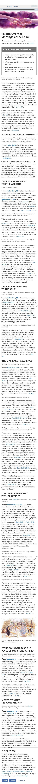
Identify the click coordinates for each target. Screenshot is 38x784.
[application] (19, 9)
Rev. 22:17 (14, 570)
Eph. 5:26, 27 (19, 339)
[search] (35, 2)
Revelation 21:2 (8, 302)
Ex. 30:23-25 (7, 158)
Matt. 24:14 (10, 565)
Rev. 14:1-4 (31, 206)
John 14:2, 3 (32, 210)
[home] (2, 2)
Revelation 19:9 (19, 457)
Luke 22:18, (21, 468)
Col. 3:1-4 (20, 236)
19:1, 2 (13, 409)
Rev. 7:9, (28, 614)
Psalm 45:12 (30, 522)
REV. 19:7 (31, 43)
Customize (21, 781)
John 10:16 (27, 576)
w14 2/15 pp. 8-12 (13, 6)
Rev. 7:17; (15, 735)
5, (5, 409)
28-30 (27, 468)
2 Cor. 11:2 (30, 273)
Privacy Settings (22, 776)
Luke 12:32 (25, 202)
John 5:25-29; (25, 672)
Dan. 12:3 (26, 535)
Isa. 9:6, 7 (17, 696)
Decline (12, 781)
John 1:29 (5, 115)
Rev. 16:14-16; (16, 418)
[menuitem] (2, 2)
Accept (5, 781)
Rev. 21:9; (24, 210)
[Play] (1, 9)
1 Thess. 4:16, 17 (11, 444)
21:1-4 (20, 735)
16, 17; (8, 409)
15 (32, 614)
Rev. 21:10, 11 (25, 311)
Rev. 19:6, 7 (19, 107)
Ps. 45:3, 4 (32, 394)
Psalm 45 (15, 130)
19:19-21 (24, 418)
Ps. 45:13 (5, 223)
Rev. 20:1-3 (26, 425)
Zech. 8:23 (19, 522)
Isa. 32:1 (27, 681)
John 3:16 (12, 693)
